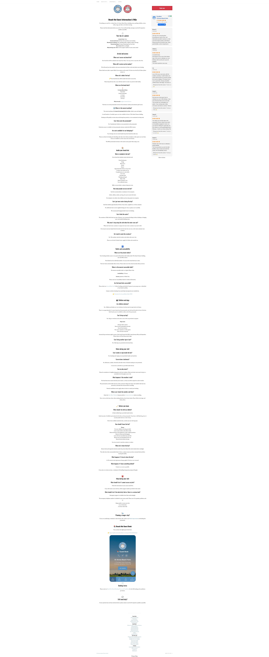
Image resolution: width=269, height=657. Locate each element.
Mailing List (134, 650)
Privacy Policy (134, 656)
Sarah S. (154, 137)
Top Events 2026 (134, 640)
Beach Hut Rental (134, 617)
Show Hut (134, 619)
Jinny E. (154, 114)
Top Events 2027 (134, 641)
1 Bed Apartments (134, 627)
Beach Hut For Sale (134, 621)
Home (98, 1)
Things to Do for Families (134, 638)
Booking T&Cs (134, 622)
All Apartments (134, 626)
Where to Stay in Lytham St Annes (134, 625)
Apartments (112, 1)
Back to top (168, 653)
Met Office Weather (112, 395)
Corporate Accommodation (134, 647)
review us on (161, 24)
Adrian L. (154, 48)
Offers (120, 1)
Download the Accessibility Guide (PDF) (123, 294)
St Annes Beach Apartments (128, 9)
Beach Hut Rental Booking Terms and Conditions (118, 589)
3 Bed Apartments (134, 630)
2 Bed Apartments (134, 629)
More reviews (162, 157)
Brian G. (154, 29)
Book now (162, 8)
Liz (153, 68)
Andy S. (154, 91)
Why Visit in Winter (134, 643)
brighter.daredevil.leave (126, 101)
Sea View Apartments (134, 631)
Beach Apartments (134, 518)
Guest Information (134, 644)
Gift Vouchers (134, 648)
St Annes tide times (129, 395)
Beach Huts (104, 1)
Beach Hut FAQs (134, 620)
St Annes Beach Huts (118, 9)
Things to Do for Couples (134, 639)
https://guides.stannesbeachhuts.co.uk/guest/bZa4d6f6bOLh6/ (123, 533)
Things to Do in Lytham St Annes (134, 636)
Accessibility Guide (111, 286)
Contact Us (134, 649)
